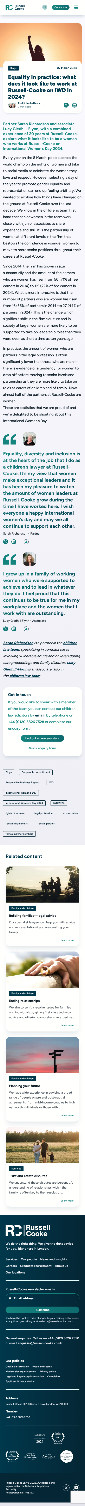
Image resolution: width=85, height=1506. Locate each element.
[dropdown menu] (44, 105)
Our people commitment (36, 772)
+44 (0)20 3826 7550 (63, 1338)
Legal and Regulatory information (25, 1376)
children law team (24, 676)
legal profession (43, 813)
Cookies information (17, 1366)
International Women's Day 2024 (24, 803)
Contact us (60, 7)
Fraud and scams (42, 1366)
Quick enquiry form (42, 748)
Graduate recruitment (36, 1266)
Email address (24, 1298)
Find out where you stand (42, 738)
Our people (29, 1259)
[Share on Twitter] (66, 105)
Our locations (15, 1272)
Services (16, 1168)
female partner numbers (19, 833)
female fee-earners (17, 823)
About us (61, 1266)
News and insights (53, 1259)
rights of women (15, 813)
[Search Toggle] (44, 7)
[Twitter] (66, 1487)
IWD (51, 782)
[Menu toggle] (76, 7)
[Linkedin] (76, 1487)
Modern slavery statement (21, 1371)
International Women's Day (21, 792)
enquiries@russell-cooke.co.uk (40, 1343)
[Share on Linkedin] (74, 105)
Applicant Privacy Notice (20, 1381)
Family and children (22, 908)
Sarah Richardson (18, 643)
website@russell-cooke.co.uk (56, 1321)
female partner (46, 823)
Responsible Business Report (22, 782)
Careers (11, 1266)
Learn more (67, 940)
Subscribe (43, 1310)
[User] (26, 541)
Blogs (9, 772)
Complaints (53, 1376)
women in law (70, 813)
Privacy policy (48, 1371)
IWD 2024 (59, 803)
